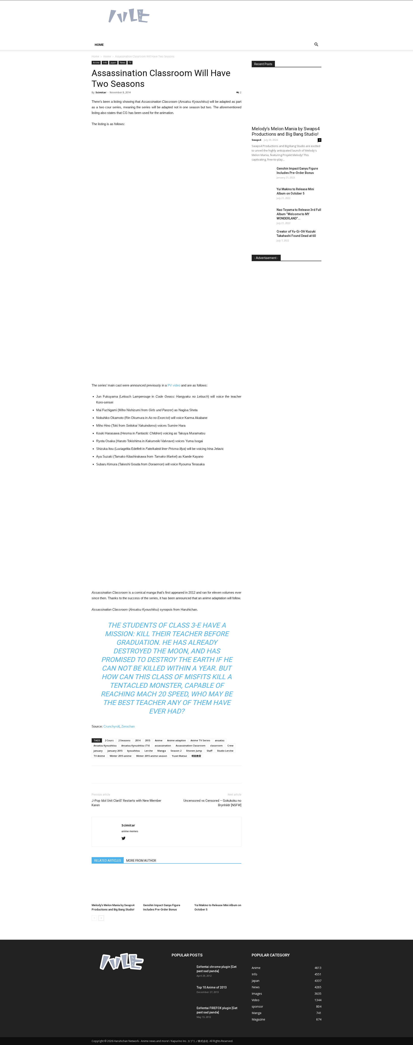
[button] (316, 45)
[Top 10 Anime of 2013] (182, 992)
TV (130, 62)
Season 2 (176, 750)
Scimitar (101, 92)
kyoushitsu (133, 750)
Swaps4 (256, 139)
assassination (163, 745)
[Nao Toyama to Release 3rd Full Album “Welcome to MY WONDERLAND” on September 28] (262, 215)
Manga (161, 750)
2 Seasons (124, 740)
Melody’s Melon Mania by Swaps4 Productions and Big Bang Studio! (286, 131)
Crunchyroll (111, 726)
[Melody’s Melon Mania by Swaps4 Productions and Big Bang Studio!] (115, 885)
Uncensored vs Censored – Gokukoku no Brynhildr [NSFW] (212, 803)
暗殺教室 (196, 755)
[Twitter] (125, 838)
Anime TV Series (200, 740)
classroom (216, 745)
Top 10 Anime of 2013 (212, 987)
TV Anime (99, 755)
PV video (174, 385)
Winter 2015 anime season (151, 755)
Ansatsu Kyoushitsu (105, 745)
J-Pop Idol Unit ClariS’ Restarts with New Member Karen (126, 803)
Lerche (149, 750)
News (122, 62)
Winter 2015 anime (120, 755)
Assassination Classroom (190, 745)
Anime (107, 56)
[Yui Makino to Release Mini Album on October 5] (217, 885)
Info (105, 62)
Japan (113, 62)
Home (99, 45)
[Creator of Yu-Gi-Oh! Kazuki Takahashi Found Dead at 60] (262, 236)
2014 (137, 740)
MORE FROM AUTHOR (141, 860)
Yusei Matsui (179, 755)
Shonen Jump (194, 750)
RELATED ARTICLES (107, 860)
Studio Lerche (225, 750)
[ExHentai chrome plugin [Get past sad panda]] (182, 972)
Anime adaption (176, 740)
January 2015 (114, 750)
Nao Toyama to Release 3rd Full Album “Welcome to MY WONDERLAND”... (299, 214)
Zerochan (128, 726)
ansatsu (219, 740)
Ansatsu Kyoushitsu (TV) (135, 745)
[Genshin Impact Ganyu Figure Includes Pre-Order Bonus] (166, 885)
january (98, 750)
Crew (230, 745)
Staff (209, 750)
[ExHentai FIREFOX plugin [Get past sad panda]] (182, 1013)
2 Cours (109, 740)
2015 (147, 740)
